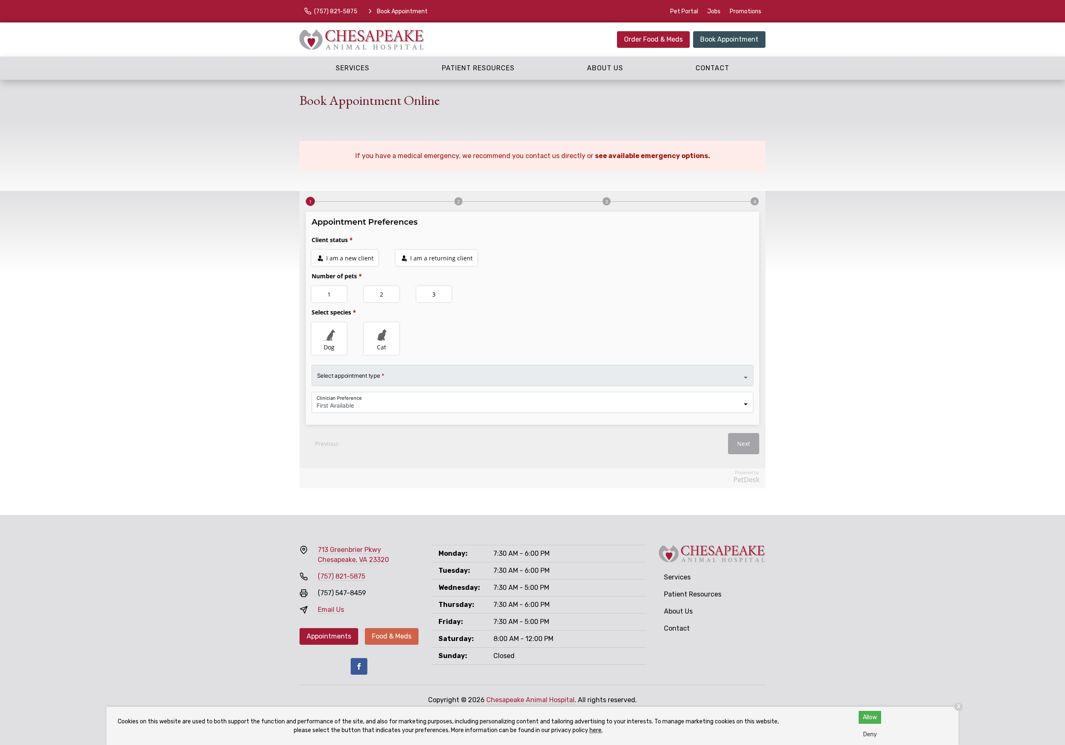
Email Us (331, 610)
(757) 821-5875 (341, 576)
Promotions (745, 11)
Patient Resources (478, 68)
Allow (870, 717)
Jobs (714, 11)
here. (596, 730)
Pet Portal (684, 11)
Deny (870, 734)
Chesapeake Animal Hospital (530, 700)
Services (352, 68)
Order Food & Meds (653, 39)
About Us (605, 68)
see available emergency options (651, 156)
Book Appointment (729, 39)
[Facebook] (359, 666)
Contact (712, 68)
